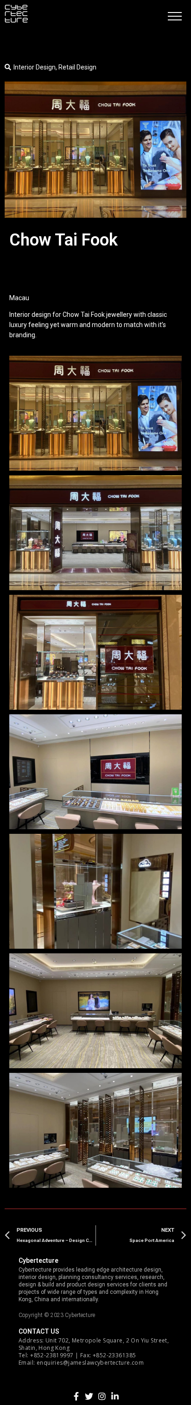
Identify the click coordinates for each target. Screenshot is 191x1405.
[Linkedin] (115, 1396)
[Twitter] (89, 1396)
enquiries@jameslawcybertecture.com (90, 1363)
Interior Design (34, 67)
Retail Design (77, 67)
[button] (174, 16)
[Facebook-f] (76, 1396)
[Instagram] (102, 1396)
